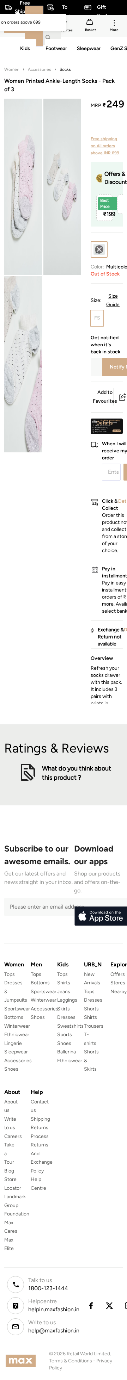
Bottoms (13, 1017)
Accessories (39, 69)
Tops (9, 974)
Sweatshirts (70, 1026)
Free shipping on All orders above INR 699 (105, 145)
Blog (9, 1171)
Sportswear (17, 1009)
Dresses (66, 1017)
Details (104, 423)
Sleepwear (16, 1052)
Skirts (63, 1009)
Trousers (93, 1026)
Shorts (91, 1009)
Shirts (63, 983)
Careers (13, 1136)
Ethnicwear (16, 1035)
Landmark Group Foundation (16, 1205)
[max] (22, 1360)
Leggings (67, 1000)
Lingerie (13, 1043)
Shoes (11, 1069)
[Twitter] (109, 1305)
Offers (117, 974)
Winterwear (17, 1026)
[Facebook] (90, 1305)
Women (11, 69)
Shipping (40, 1119)
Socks (65, 69)
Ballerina (66, 1052)
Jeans (63, 992)
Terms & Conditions (70, 1361)
